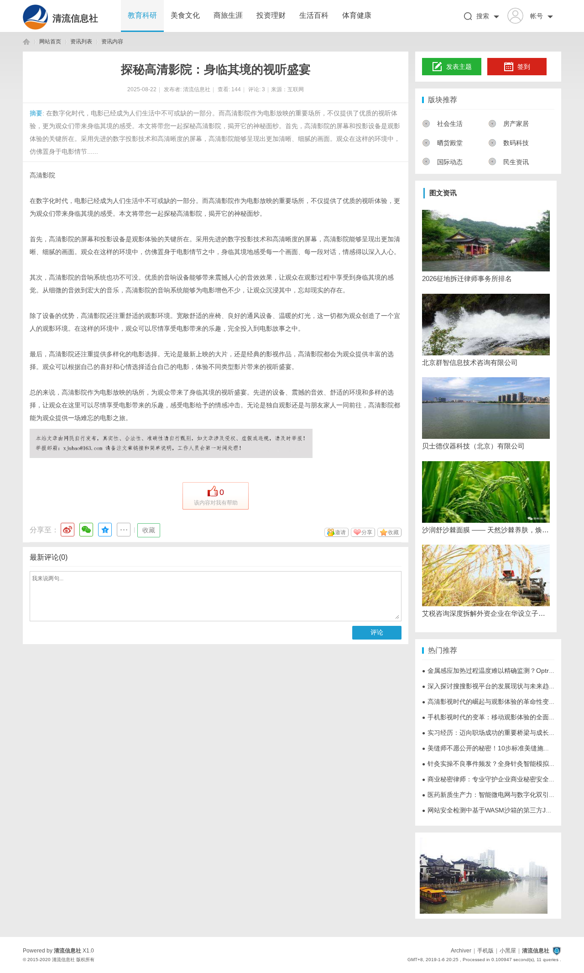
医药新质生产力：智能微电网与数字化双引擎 (488, 794)
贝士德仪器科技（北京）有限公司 (473, 446)
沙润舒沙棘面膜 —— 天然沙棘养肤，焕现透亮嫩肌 (486, 530)
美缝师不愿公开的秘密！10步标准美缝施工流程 (492, 748)
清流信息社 (75, 18)
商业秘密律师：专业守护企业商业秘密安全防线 (492, 779)
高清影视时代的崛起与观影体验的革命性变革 (488, 701)
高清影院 (42, 175)
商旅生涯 (228, 15)
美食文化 (185, 15)
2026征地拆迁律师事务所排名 (467, 278)
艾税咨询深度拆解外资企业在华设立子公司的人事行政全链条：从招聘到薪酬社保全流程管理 (486, 613)
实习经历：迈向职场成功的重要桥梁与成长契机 (492, 732)
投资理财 (271, 15)
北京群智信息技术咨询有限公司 (470, 362)
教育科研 (142, 15)
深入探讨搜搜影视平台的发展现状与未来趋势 (488, 686)
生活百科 (313, 15)
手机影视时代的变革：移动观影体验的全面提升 (492, 717)
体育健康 (356, 15)
